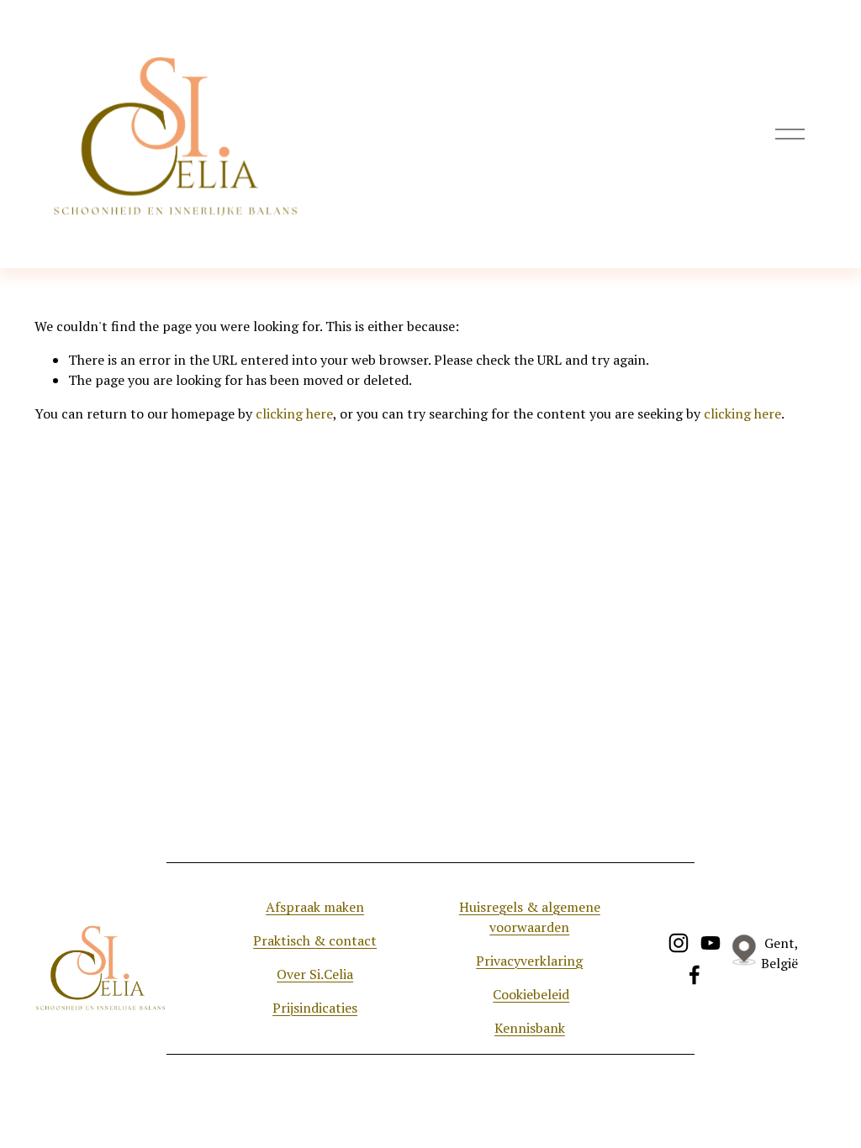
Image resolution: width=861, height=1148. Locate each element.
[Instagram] (678, 943)
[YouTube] (710, 943)
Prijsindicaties (314, 1007)
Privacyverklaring (529, 960)
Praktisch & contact (315, 940)
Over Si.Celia (315, 974)
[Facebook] (694, 975)
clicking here (294, 413)
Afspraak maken (315, 907)
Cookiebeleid (531, 994)
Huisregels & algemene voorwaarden (529, 917)
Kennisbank (529, 1028)
